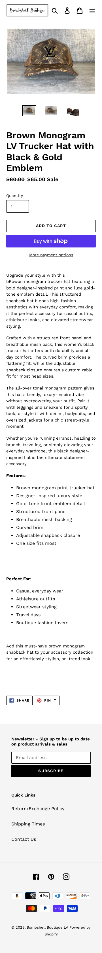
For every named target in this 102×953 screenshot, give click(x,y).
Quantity (14, 195)
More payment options (51, 255)
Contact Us (23, 839)
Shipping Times (28, 824)
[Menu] (92, 10)
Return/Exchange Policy (37, 808)
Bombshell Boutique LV (47, 927)
